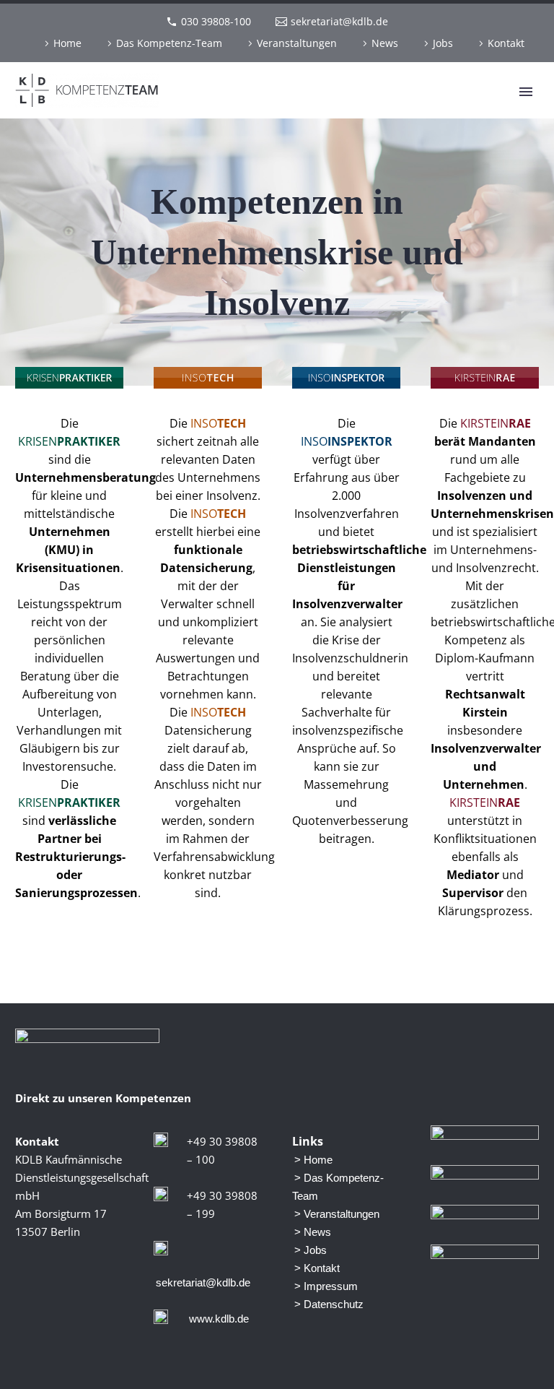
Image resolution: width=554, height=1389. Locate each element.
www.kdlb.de (219, 1318)
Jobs (443, 43)
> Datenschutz (329, 1304)
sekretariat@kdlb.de (339, 21)
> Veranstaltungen (336, 1214)
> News (312, 1232)
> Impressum (326, 1286)
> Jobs (310, 1250)
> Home (313, 1160)
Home (67, 43)
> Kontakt (317, 1268)
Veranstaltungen (297, 43)
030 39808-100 (216, 21)
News (384, 43)
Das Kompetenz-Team (169, 43)
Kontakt (506, 43)
